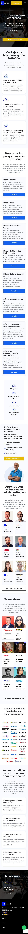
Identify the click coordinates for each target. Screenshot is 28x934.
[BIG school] (5, 3)
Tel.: (3, 910)
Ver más (14, 194)
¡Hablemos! (8, 883)
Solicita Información (15, 39)
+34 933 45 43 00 (8, 910)
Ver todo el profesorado (14, 588)
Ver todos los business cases (14, 699)
